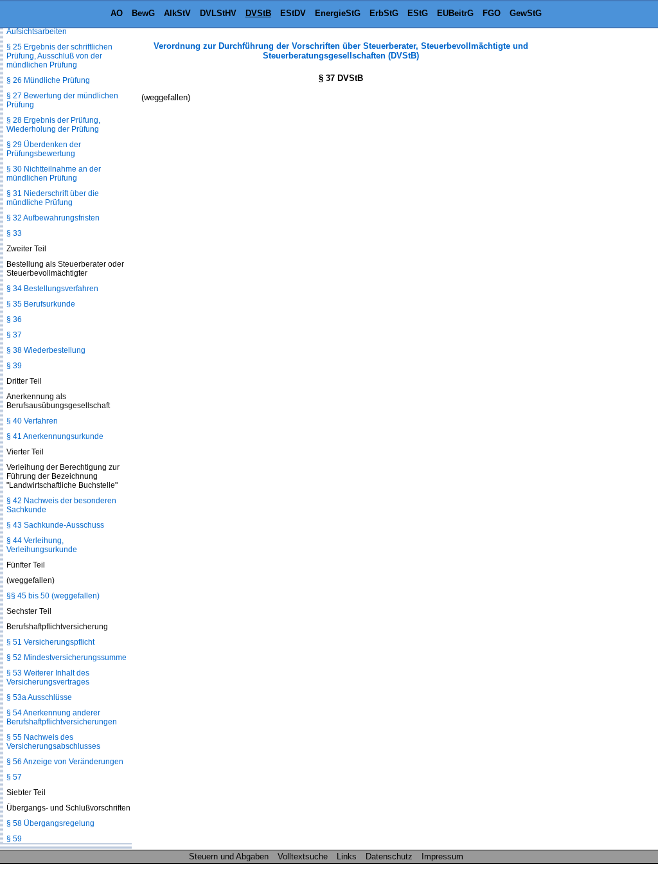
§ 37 (14, 334)
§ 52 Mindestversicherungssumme (66, 657)
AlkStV (177, 13)
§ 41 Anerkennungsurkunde (54, 436)
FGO (492, 13)
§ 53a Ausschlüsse (39, 697)
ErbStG (383, 13)
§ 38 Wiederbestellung (45, 350)
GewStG (526, 13)
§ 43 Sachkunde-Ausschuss (55, 525)
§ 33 (14, 233)
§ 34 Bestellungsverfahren (52, 288)
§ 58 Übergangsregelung (50, 823)
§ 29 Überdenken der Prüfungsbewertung (43, 149)
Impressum (442, 856)
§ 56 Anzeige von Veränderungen (64, 761)
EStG (417, 13)
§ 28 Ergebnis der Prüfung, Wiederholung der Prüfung (53, 125)
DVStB (258, 13)
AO (117, 13)
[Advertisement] (593, 234)
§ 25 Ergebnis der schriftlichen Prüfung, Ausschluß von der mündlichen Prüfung (59, 55)
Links (347, 856)
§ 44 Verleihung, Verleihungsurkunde (41, 545)
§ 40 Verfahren (32, 421)
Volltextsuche (303, 856)
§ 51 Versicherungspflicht (50, 642)
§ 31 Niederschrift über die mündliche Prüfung (52, 198)
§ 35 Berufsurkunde (40, 304)
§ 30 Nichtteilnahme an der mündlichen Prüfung (53, 174)
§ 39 (14, 365)
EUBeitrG (455, 13)
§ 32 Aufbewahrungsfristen (53, 217)
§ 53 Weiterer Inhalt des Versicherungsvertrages (47, 677)
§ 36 (14, 319)
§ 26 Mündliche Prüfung (48, 80)
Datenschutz (389, 856)
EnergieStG (337, 13)
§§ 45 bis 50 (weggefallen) (53, 595)
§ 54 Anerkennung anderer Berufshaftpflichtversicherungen (61, 717)
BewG (143, 13)
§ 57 (14, 777)
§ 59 (14, 838)
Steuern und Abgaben (229, 856)
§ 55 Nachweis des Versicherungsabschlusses (53, 742)
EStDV (293, 13)
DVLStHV (218, 13)
